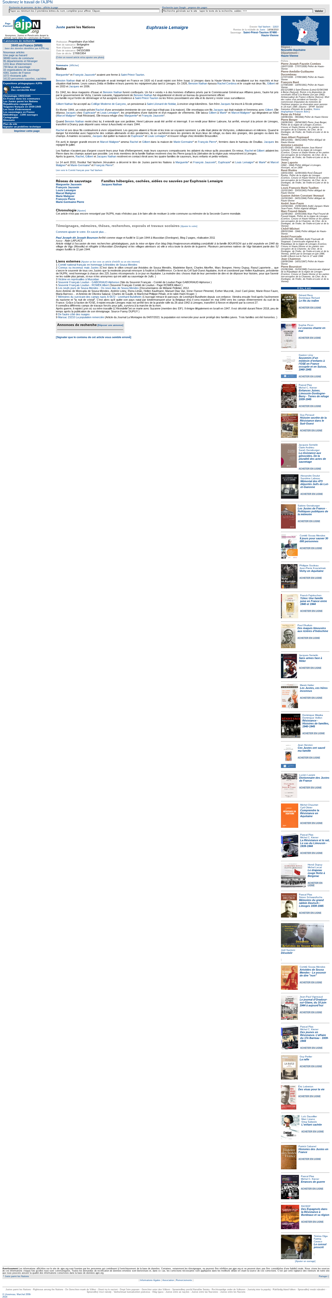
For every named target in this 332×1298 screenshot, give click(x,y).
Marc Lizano (308, 1119)
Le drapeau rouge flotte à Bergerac (316, 873)
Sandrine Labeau (310, 478)
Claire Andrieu (306, 447)
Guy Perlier (306, 1056)
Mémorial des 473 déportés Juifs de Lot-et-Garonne (314, 484)
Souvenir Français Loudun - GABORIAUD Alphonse (88, 282)
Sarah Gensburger (309, 450)
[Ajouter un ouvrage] (305, 1261)
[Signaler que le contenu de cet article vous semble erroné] (93, 337)
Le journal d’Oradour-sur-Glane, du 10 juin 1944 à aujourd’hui (313, 1002)
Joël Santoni (288, 950)
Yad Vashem (264, 27)
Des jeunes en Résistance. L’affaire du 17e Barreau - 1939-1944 (314, 1036)
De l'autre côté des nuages (74, 314)
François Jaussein (84, 74)
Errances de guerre (313, 1181)
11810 (276, 27)
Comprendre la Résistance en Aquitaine (309, 813)
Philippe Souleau (309, 565)
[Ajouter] (81, 210)
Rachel (100, 109)
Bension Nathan (65, 80)
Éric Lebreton (305, 1086)
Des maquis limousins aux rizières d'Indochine (312, 629)
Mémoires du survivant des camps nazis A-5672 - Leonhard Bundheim (99, 296)
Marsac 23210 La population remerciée (81, 317)
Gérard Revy (306, 295)
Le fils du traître (309, 300)
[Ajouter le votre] (189, 226)
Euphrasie (89, 112)
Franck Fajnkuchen (311, 595)
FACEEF (306, 1206)
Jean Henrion (305, 745)
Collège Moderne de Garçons (108, 103)
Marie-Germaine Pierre (70, 201)
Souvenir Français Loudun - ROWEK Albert (83, 285)
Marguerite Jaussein (69, 184)
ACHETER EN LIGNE (310, 307)
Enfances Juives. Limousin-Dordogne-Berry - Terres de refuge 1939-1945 (314, 395)
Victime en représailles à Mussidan (78, 279)
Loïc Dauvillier (309, 1116)
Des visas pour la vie (311, 1089)
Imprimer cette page (27, 130)
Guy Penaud (307, 415)
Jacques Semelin (308, 444)
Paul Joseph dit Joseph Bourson (77, 237)
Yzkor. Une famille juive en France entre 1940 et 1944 (313, 601)
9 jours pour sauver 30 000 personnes (314, 540)
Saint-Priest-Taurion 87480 (260, 32)
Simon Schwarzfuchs (310, 897)
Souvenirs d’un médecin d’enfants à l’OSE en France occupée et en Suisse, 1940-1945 (313, 363)
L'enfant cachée (311, 1124)
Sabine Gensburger (309, 505)
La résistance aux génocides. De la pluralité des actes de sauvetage (312, 457)
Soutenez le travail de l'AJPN (27, 2)
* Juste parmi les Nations (15, 1276)
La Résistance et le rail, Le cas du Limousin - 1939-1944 (315, 843)
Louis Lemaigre (109, 112)
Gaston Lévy (306, 355)
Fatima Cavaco (318, 1240)
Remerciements (184, 1280)
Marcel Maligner (240, 112)
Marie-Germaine (183, 141)
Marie (223, 112)
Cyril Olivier (306, 807)
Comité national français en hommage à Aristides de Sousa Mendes (97, 264)
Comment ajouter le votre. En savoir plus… (81, 231)
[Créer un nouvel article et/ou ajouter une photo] (80, 57)
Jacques (74, 86)
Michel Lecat (315, 867)
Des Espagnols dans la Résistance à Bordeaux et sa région (315, 1212)
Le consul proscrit (320, 1246)
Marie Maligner (65, 196)
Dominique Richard (309, 298)
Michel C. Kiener (308, 387)
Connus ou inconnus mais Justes (78, 267)
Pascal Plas (305, 385)
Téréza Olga (321, 1236)
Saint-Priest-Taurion (132, 74)
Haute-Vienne (289, 55)
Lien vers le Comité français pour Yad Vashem (79, 170)
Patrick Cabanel (307, 1146)
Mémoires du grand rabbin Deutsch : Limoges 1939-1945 (311, 903)
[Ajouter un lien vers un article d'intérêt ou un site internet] (110, 262)
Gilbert (271, 83)
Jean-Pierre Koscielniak (312, 568)
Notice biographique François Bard (300, 110)
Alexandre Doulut (310, 475)
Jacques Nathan (106, 156)
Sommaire (62, 65)
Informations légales (150, 1280)
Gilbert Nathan (64, 103)
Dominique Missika (312, 715)
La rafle (304, 1059)
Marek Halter (307, 685)
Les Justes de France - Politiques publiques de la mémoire (313, 511)
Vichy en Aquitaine (311, 570)
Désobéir (286, 952)
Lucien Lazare (307, 775)
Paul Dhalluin (304, 625)
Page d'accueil (8, 24)
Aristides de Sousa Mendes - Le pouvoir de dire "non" (313, 972)
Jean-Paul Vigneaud (311, 996)
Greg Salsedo (309, 1121)
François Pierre (207, 141)
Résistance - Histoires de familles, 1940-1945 (315, 723)
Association (168, 1280)
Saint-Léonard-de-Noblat (161, 103)
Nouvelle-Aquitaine (293, 49)
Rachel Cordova (226, 83)
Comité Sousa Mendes (312, 535)
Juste (60, 27)
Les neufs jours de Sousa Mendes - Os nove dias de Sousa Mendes (98, 288)
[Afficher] (74, 65)
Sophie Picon (306, 325)
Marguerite (62, 74)
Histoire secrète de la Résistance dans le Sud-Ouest (313, 420)
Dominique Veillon (312, 717)
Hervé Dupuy (315, 864)
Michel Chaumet (309, 804)
